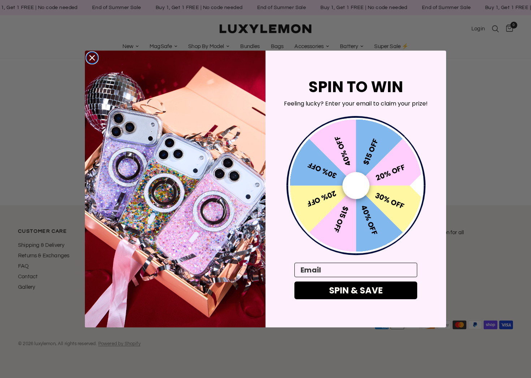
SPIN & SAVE (356, 290)
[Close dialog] (92, 58)
